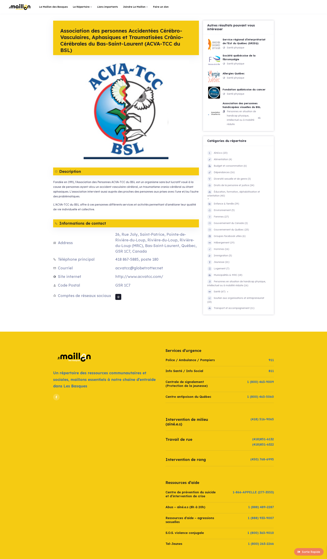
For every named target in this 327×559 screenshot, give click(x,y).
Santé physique (235, 47)
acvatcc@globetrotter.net (139, 268)
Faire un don (161, 6)
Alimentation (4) (223, 159)
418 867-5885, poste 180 (136, 259)
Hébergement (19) (224, 242)
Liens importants (107, 6)
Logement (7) (221, 268)
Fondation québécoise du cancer (244, 89)
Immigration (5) (223, 255)
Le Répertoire (81, 6)
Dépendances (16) (224, 172)
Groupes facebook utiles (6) (230, 236)
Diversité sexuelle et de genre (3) (232, 178)
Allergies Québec (234, 73)
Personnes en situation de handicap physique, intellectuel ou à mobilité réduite (241, 118)
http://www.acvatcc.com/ (139, 276)
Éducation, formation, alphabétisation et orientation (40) (233, 193)
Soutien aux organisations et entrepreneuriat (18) (235, 299)
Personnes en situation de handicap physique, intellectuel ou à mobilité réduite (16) (236, 283)
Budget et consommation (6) (230, 165)
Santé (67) (219, 291)
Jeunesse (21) (221, 262)
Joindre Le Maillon (134, 6)
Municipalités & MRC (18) (228, 275)
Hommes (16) (221, 249)
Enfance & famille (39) (226, 203)
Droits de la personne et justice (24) (234, 185)
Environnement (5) (224, 210)
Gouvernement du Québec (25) (231, 229)
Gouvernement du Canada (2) (231, 223)
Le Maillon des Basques (53, 6)
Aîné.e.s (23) (221, 152)
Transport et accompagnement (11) (234, 308)
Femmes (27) (221, 216)
